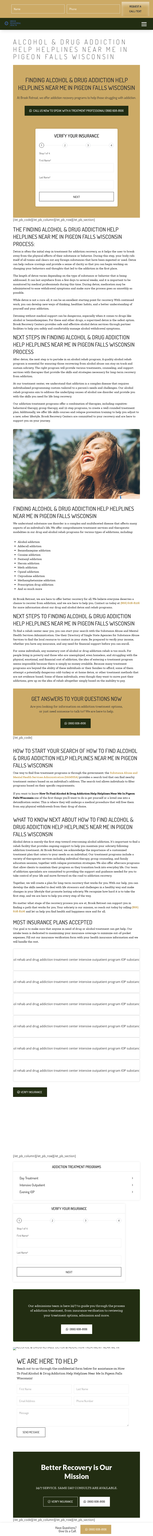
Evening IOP (27, 1192)
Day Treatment (29, 1178)
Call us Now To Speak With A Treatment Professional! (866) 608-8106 (78, 110)
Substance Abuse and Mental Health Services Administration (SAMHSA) (75, 775)
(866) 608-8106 (130, 603)
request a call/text (135, 9)
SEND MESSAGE (31, 1432)
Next (76, 197)
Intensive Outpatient (32, 1185)
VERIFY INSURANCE (31, 1092)
